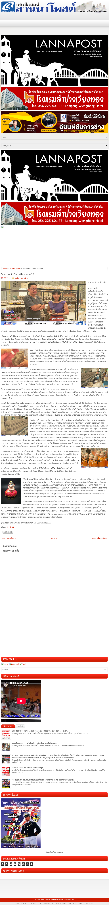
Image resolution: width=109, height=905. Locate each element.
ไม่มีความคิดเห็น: (21, 278)
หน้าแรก (54, 538)
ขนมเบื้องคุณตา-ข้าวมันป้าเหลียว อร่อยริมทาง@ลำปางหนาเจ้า (35, 743)
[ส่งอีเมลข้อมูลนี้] (4, 532)
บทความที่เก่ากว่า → (99, 538)
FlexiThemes (27, 903)
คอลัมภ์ (20, 726)
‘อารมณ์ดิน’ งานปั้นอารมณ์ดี (17, 274)
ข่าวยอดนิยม (8, 726)
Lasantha (49, 903)
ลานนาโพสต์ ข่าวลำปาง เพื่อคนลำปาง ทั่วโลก (57, 900)
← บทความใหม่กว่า (9, 538)
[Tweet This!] (10, 527)
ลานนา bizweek (14, 269)
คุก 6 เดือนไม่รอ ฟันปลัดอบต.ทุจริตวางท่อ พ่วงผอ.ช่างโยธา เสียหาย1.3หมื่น (40, 731)
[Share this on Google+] (13, 527)
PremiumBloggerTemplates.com (65, 903)
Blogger (60, 852)
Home (4, 269)
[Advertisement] (54, 247)
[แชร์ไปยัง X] (9, 532)
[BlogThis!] (6, 532)
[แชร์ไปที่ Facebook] (11, 532)
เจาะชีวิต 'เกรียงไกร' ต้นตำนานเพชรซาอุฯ (27, 768)
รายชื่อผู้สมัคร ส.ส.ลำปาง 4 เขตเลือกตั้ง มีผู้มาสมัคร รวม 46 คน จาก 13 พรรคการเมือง (43, 780)
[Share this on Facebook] (8, 527)
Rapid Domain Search (86, 903)
